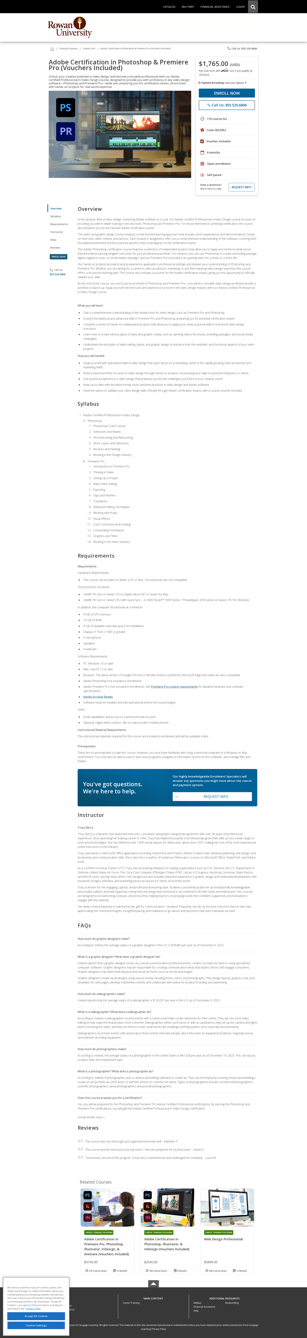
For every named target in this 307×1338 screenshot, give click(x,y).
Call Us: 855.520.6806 (242, 48)
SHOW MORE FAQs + (91, 1117)
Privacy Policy (159, 1329)
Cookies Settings (36, 1325)
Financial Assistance (204, 1306)
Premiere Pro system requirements (174, 687)
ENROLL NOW (227, 93)
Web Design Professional (223, 1239)
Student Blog (232, 1302)
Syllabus (55, 216)
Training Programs (68, 48)
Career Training (131, 1302)
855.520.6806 (57, 274)
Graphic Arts (89, 48)
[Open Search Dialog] (253, 6)
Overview (55, 208)
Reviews (55, 247)
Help (196, 1310)
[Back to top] (153, 1297)
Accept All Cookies (36, 1316)
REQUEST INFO (241, 187)
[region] (36, 1306)
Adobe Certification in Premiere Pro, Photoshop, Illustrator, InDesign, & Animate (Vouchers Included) (106, 1246)
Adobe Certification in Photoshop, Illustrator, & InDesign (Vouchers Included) (166, 1244)
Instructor (56, 232)
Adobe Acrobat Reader (98, 697)
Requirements (59, 224)
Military (197, 1302)
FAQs (53, 239)
